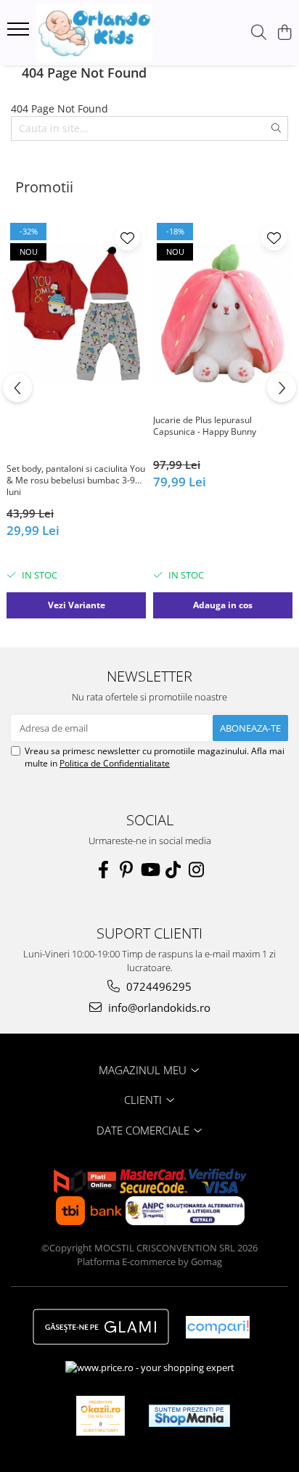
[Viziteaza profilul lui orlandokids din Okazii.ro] (101, 1416)
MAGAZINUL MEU (144, 1070)
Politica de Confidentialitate (115, 763)
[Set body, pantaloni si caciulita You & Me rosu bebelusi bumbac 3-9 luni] (76, 313)
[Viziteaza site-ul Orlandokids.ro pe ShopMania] (189, 1415)
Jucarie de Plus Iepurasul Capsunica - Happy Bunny (204, 426)
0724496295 (157, 986)
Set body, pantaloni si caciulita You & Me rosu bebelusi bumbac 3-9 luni (76, 480)
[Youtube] (149, 869)
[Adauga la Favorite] (127, 237)
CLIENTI (144, 1099)
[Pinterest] (126, 869)
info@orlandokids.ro (157, 1007)
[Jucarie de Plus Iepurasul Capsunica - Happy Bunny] (222, 313)
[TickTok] (172, 869)
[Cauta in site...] (258, 33)
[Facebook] (103, 869)
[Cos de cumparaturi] (284, 33)
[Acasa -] (94, 33)
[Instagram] (196, 869)
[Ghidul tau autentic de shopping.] (218, 1327)
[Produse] (20, 33)
